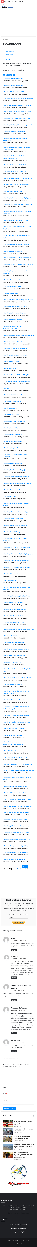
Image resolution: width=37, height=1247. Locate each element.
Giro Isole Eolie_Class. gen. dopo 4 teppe (16, 846)
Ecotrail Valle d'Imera (10, 580)
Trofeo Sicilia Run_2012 (11, 293)
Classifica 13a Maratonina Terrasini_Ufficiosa (18, 112)
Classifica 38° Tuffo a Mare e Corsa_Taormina (18, 264)
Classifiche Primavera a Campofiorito (15, 700)
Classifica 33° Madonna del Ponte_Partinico (17, 483)
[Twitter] (19, 1244)
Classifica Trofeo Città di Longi (13, 518)
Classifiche (9, 54)
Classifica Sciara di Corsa (12, 428)
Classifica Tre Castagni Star (12, 662)
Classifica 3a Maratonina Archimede (15, 355)
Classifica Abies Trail (10, 636)
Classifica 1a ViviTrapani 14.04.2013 (15, 171)
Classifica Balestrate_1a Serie (13, 286)
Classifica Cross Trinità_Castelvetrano (16, 220)
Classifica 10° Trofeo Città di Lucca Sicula (17, 547)
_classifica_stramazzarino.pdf (13, 441)
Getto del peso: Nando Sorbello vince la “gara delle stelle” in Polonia (23, 1122)
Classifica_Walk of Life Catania (13, 85)
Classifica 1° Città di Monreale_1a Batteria (17, 722)
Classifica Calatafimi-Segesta (13, 463)
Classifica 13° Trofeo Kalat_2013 (14, 92)
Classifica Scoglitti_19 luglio (12, 532)
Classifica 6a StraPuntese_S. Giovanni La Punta (19, 335)
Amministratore (17, 956)
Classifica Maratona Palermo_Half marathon (17, 806)
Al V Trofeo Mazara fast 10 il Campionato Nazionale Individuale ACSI (22, 1138)
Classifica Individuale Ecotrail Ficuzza (15, 786)
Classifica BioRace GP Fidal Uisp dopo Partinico (19, 300)
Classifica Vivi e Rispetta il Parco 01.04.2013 (18, 178)
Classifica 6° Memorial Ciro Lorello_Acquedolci (18, 554)
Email (5, 1094)
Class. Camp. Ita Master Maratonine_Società (18, 678)
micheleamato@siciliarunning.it (18, 1224)
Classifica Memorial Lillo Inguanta (14, 490)
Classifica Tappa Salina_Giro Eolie (14, 859)
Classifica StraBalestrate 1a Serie (14, 622)
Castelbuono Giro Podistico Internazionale (17, 381)
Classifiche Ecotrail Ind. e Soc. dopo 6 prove (17, 839)
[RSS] (22, 1244)
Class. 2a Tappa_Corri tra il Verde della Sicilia (18, 764)
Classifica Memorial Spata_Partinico (15, 306)
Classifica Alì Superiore (11, 408)
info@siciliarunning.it (18, 1232)
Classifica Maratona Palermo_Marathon (16, 813)
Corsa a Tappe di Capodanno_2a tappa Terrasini (19, 770)
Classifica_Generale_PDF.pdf (13, 342)
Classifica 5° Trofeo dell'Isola (13, 319)
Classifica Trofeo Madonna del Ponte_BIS (17, 476)
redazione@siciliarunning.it (18, 1228)
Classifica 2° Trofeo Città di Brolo (14, 131)
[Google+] (15, 1244)
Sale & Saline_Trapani (10, 368)
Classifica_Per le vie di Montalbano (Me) (16, 560)
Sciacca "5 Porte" (9, 388)
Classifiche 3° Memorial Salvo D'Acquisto (17, 375)
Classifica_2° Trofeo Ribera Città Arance (16, 832)
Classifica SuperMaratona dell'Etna (15, 609)
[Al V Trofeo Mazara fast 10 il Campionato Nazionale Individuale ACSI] (8, 1139)
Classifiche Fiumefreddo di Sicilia (14, 395)
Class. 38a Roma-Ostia (11, 751)
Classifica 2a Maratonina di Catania (15, 313)
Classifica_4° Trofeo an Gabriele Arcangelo (17, 826)
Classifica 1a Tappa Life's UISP (13, 78)
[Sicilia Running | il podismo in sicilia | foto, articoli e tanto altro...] (7, 6)
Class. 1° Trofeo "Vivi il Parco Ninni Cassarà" (17, 799)
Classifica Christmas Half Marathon (15, 793)
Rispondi (14, 950)
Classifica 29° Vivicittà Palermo (14, 728)
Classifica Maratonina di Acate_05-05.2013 (17, 105)
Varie (7, 57)
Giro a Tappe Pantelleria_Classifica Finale (17, 596)
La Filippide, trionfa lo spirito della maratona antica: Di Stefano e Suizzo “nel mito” (24, 1146)
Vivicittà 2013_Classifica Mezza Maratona (17, 185)
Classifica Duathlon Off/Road (13, 251)
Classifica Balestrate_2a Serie (13, 280)
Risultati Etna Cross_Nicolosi (13, 735)
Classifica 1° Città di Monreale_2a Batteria (17, 715)
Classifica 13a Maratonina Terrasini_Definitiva (18, 98)
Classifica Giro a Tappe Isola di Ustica (15, 525)
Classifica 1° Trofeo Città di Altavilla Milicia (17, 567)
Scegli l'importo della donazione (18, 915)
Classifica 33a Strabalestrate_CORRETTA (17, 118)
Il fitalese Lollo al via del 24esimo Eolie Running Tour (23, 1130)
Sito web (5, 1100)
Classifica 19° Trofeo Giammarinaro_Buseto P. (18, 125)
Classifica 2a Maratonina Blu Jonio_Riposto (17, 198)
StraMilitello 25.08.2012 (11, 414)
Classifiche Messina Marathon (13, 684)
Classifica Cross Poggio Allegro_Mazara (16, 244)
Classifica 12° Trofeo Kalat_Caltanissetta (16, 649)
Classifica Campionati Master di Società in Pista (19, 629)
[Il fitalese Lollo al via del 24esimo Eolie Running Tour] (8, 1131)
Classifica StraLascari (11, 574)
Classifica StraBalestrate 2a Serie (14, 616)
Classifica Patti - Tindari (11, 361)
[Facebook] (17, 1244)
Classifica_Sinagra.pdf (11, 448)
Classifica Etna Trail (10, 496)
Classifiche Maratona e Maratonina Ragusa (17, 258)
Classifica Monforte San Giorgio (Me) (15, 470)
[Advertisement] (18, 23)
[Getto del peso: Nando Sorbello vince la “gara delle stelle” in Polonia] (8, 1123)
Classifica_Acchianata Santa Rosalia (15, 819)
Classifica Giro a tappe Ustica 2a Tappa (16, 512)
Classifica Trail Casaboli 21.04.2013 (15, 165)
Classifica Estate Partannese (13, 434)
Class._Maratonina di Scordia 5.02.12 (15, 757)
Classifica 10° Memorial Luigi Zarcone (15, 348)
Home (6, 39)
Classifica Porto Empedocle (12, 401)
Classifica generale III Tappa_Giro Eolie (16, 852)
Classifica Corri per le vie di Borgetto (15, 421)
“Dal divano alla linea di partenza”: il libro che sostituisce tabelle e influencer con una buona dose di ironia (23, 1155)
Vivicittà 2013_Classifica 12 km (13, 191)
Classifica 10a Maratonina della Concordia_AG (18, 204)
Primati (8, 59)
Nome (5, 1087)
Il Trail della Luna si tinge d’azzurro (13, 1)
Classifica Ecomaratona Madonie (14, 642)
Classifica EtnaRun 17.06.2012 (13, 602)
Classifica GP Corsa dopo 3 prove (14, 655)
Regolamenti (10, 51)
